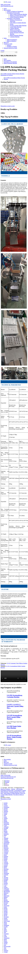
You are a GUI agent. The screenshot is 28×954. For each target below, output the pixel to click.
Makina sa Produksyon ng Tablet (18, 15)
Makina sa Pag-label (15, 29)
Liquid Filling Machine (15, 27)
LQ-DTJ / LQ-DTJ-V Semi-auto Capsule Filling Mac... (15, 706)
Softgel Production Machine (17, 17)
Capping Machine (14, 28)
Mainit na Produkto (5, 789)
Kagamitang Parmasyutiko (13, 13)
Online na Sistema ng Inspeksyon (15, 11)
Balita (5, 38)
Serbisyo (9, 45)
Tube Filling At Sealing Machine (18, 22)
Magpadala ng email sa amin (8, 106)
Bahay (5, 8)
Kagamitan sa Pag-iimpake (13, 18)
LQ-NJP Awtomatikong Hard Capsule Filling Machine (14, 717)
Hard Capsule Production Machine (18, 14)
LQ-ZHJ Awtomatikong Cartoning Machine (14, 696)
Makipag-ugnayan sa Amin (10, 48)
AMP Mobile (19, 789)
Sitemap (13, 789)
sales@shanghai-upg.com (7, 778)
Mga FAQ (6, 42)
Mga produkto (7, 10)
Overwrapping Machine (16, 31)
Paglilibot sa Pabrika (12, 46)
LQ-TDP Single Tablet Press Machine (14, 727)
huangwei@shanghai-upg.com (8, 776)
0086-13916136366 (5, 775)
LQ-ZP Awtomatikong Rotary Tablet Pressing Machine (14, 737)
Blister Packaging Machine (16, 35)
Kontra (11, 24)
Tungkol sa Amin (8, 43)
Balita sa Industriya (11, 41)
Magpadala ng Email (6, 799)
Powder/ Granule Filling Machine (18, 25)
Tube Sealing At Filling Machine (12, 793)
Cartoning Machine (14, 36)
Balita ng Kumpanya (12, 39)
